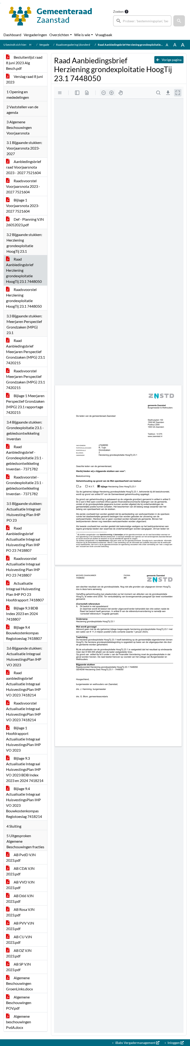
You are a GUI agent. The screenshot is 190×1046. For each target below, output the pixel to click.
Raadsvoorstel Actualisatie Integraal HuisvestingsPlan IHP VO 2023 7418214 (23, 711)
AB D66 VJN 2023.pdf (20, 898)
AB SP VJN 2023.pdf (18, 967)
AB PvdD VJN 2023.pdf (21, 857)
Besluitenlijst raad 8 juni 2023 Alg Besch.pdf (24, 62)
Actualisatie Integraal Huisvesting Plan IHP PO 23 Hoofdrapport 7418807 (25, 591)
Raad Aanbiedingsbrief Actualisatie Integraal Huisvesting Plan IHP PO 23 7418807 (23, 539)
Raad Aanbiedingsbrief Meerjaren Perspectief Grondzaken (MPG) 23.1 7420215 (25, 351)
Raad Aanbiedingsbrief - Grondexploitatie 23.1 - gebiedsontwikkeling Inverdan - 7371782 (24, 457)
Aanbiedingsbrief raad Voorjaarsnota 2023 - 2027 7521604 (23, 167)
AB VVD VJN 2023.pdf (20, 885)
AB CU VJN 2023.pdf (19, 939)
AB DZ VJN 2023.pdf (19, 953)
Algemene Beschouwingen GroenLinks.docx (19, 983)
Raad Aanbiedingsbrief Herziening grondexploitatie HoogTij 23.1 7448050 (24, 270)
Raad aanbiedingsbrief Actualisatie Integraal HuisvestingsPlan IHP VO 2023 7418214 (23, 683)
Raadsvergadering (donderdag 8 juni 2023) (82, 44)
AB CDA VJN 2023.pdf (20, 871)
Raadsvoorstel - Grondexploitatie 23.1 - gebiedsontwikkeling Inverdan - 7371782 (24, 485)
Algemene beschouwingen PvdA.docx (18, 1022)
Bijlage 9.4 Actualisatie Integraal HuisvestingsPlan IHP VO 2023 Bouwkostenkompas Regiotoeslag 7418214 (24, 802)
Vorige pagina (171, 60)
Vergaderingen (35, 34)
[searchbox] (142, 20)
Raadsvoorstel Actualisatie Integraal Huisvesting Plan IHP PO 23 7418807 (23, 566)
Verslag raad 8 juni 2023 (24, 79)
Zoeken (118, 11)
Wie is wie (82, 34)
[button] (179, 20)
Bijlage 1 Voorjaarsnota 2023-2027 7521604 (22, 205)
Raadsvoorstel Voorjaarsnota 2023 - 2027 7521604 (23, 186)
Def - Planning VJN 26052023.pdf (25, 222)
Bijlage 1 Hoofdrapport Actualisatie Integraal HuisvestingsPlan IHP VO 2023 (23, 739)
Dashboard (12, 34)
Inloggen (173, 1043)
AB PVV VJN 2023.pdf (20, 926)
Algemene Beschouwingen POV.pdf (18, 1002)
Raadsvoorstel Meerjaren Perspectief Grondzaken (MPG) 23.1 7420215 (25, 379)
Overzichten (59, 34)
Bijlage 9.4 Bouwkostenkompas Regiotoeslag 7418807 (24, 633)
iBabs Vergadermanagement (135, 1043)
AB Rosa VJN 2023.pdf (20, 912)
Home (33, 44)
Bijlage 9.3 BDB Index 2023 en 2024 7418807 (22, 613)
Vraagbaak (103, 34)
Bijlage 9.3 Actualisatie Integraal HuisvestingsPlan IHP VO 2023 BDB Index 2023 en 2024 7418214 (24, 769)
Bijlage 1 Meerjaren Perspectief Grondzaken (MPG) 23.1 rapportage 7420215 (25, 404)
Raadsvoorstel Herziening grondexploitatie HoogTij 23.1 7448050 (24, 297)
